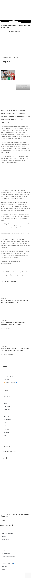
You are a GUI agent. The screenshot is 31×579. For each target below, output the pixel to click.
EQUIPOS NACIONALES (7, 533)
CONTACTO (4, 573)
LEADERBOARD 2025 (9, 373)
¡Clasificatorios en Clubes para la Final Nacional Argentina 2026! (14, 301)
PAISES (3, 560)
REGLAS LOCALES (6, 539)
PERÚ (5, 435)
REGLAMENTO (5, 543)
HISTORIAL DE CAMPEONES (8, 556)
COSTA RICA (7, 409)
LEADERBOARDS (6, 530)
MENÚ (2, 520)
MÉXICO (6, 426)
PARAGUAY (7, 432)
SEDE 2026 (6, 379)
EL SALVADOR (7, 419)
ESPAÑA (6, 422)
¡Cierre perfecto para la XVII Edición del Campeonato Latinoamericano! (15, 349)
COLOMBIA (7, 406)
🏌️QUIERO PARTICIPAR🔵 (10, 383)
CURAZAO (6, 413)
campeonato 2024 (7, 525)
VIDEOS (3, 569)
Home (3, 550)
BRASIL (6, 400)
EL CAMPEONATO (6, 553)
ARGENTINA (7, 396)
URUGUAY (6, 439)
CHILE (5, 403)
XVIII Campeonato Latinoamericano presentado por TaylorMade (13, 323)
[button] (2, 65)
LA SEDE (4, 536)
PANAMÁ (6, 429)
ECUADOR (6, 416)
